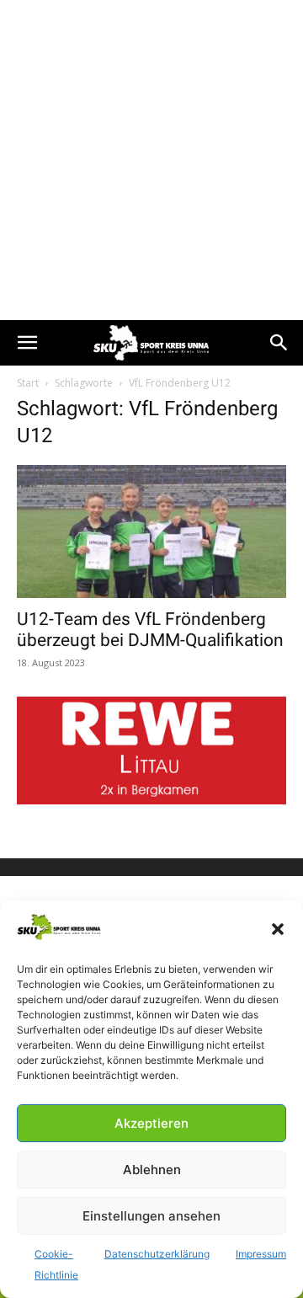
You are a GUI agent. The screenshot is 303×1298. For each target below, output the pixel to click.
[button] (277, 929)
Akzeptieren (151, 1123)
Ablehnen (152, 1170)
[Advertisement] (151, 160)
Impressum (261, 1253)
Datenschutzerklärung (157, 1253)
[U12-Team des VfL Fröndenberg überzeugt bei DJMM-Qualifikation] (151, 531)
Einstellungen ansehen (151, 1216)
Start (28, 383)
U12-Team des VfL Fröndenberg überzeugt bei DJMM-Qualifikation (150, 629)
